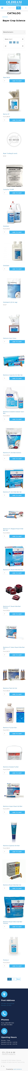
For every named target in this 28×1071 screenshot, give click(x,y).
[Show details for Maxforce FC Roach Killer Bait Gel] (14, 555)
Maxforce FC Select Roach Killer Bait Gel (14, 648)
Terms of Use (21, 1062)
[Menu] (2, 8)
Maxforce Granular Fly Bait (11, 767)
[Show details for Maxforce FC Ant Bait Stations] (14, 438)
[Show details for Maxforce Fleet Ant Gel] (14, 674)
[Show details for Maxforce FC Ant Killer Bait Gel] (14, 478)
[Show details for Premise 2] (14, 946)
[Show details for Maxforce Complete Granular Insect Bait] (14, 398)
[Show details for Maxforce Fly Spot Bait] (14, 713)
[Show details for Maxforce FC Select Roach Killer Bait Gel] (14, 633)
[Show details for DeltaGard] (14, 251)
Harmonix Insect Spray (9, 338)
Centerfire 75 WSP (8, 189)
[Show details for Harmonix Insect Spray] (14, 324)
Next (18, 979)
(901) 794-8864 (8, 1025)
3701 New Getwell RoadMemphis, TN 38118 (7, 1004)
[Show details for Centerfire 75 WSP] (14, 175)
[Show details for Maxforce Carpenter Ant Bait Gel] (14, 361)
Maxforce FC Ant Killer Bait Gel (12, 492)
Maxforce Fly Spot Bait (10, 728)
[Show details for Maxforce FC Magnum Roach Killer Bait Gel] (14, 515)
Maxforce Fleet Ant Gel (10, 688)
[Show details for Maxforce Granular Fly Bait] (14, 753)
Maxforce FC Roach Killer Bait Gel (13, 570)
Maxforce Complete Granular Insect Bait (13, 412)
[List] (14, 42)
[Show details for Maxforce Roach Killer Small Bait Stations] (14, 908)
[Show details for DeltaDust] (14, 212)
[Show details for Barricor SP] (14, 100)
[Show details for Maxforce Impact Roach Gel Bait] (14, 792)
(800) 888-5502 (9, 1023)
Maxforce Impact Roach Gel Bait (12, 806)
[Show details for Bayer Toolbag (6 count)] (14, 139)
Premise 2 (6, 960)
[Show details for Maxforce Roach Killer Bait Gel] (14, 871)
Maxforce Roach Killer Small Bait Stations (12, 922)
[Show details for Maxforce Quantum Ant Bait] (14, 831)
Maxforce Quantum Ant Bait (11, 846)
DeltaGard (6, 265)
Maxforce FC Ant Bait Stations (12, 453)
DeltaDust (6, 226)
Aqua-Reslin (6, 77)
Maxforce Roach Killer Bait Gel (12, 885)
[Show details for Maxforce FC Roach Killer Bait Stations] (14, 592)
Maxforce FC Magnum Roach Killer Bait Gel (13, 529)
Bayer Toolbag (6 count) (10, 153)
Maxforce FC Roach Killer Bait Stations (12, 607)
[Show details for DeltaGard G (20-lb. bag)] (14, 288)
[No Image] (18, 42)
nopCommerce (17, 1069)
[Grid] (11, 42)
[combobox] (14, 39)
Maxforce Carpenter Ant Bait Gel (12, 375)
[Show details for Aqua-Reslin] (14, 63)
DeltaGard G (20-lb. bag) (10, 302)
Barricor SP (6, 114)
